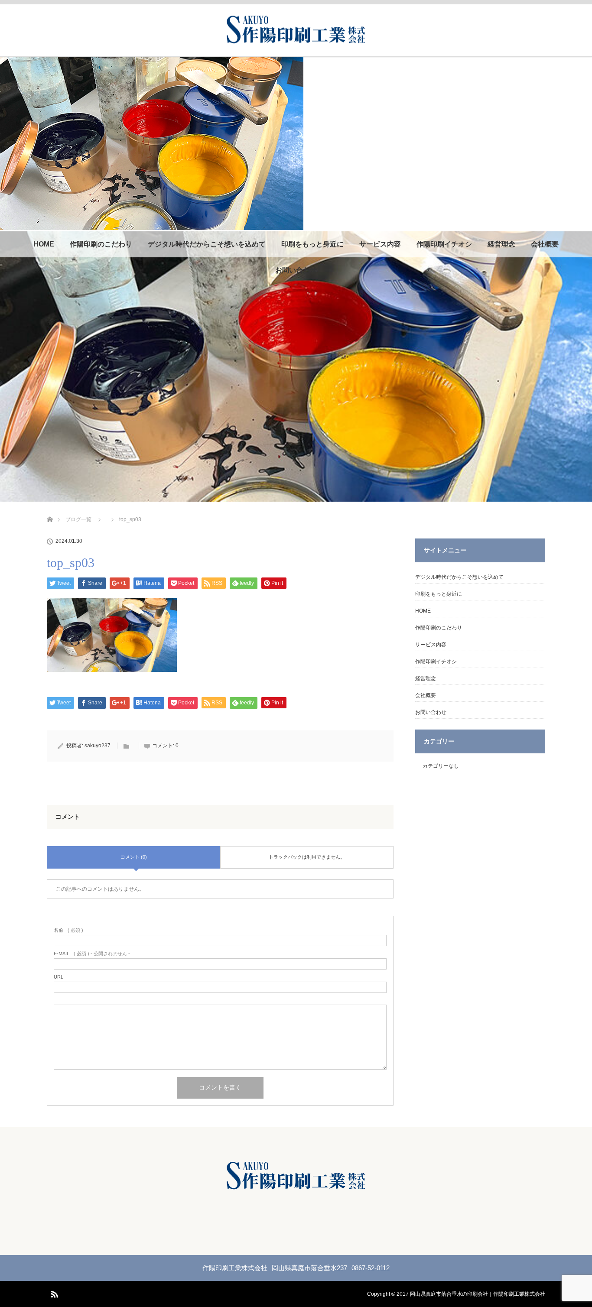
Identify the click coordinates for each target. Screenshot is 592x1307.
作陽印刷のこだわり (101, 244)
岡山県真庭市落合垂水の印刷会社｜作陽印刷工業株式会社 (477, 1294)
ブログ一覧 (78, 519)
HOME (43, 244)
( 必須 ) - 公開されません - (92, 953)
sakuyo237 (98, 746)
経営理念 (501, 244)
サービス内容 (380, 244)
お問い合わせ (296, 270)
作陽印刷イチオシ (444, 244)
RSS (53, 1292)
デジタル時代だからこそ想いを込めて (207, 244)
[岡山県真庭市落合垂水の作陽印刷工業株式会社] (296, 40)
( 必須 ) (68, 930)
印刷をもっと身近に (312, 244)
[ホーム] (49, 509)
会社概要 (545, 244)
